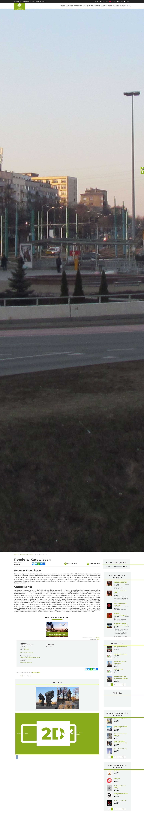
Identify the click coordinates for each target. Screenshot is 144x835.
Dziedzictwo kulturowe (26, 662)
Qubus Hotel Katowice (120, 737)
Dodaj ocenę (36, 672)
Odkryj (62, 5)
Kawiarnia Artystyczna (120, 654)
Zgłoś (97, 637)
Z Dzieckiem (78, 5)
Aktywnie (69, 5)
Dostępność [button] (105, 1)
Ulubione (120, 1)
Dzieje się (104, 5)
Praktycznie (95, 5)
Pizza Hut (117, 767)
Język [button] (113, 1)
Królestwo (117, 759)
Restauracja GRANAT (120, 789)
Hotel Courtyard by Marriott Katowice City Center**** (120, 731)
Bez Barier (86, 5)
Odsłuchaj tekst (72, 563)
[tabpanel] (57, 629)
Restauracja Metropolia (121, 782)
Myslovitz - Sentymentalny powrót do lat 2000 (121, 615)
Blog (110, 5)
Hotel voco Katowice (120, 707)
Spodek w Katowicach (120, 646)
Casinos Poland (118, 669)
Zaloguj (127, 1)
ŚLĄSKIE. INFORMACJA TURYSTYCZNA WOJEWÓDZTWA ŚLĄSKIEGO (29, 1)
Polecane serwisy (119, 5)
